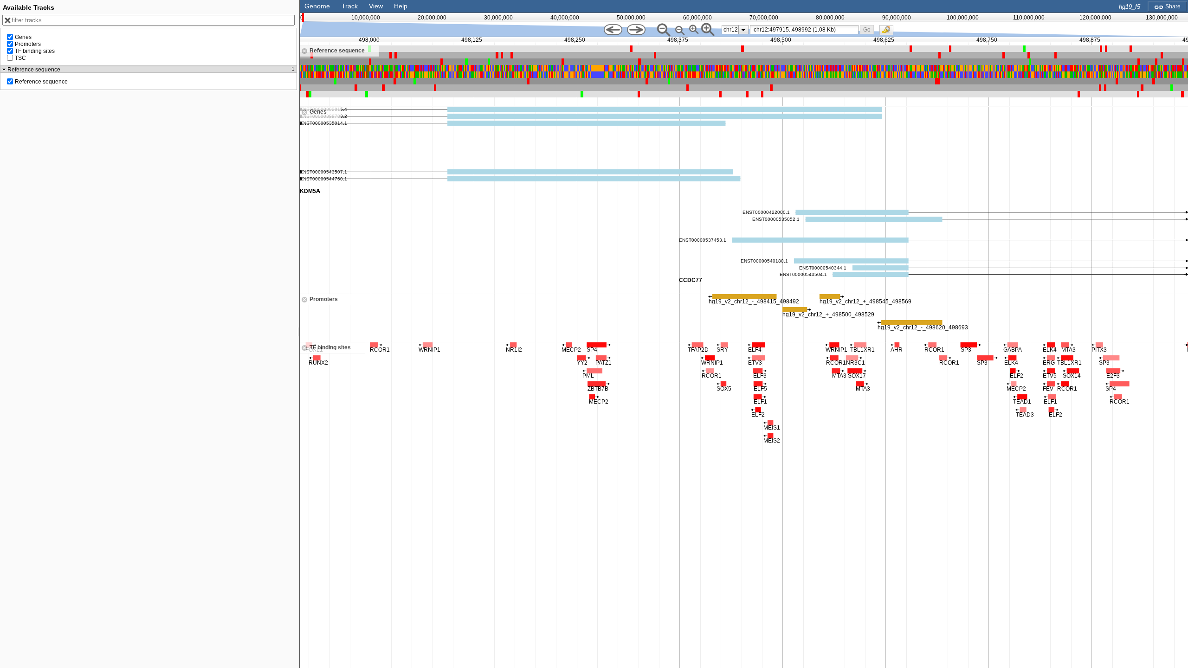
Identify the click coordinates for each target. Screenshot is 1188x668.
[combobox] (804, 29)
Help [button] (400, 6)
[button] (866, 29)
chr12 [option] (730, 29)
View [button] (376, 6)
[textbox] (806, 29)
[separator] (298, 334)
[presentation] (743, 29)
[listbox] (735, 29)
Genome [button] (317, 6)
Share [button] (1172, 6)
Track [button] (350, 6)
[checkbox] (889, 32)
